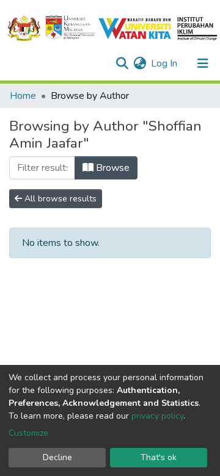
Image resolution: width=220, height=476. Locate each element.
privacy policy (157, 416)
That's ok (159, 457)
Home (23, 96)
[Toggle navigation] (203, 63)
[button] (139, 63)
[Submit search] (122, 63)
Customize (28, 433)
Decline (57, 457)
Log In (164, 63)
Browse (112, 168)
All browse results (59, 198)
